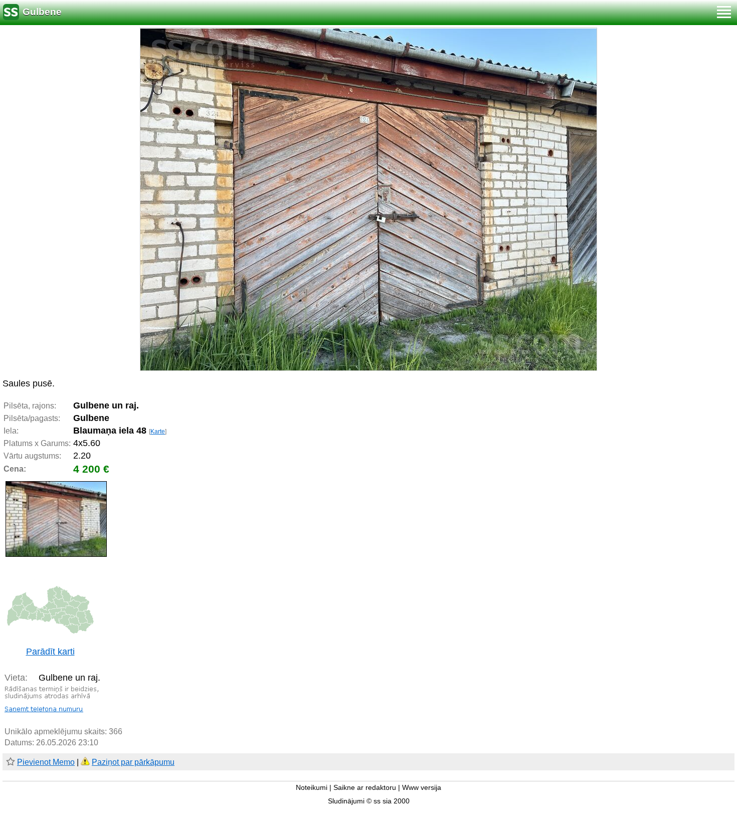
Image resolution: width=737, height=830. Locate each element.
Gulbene (42, 12)
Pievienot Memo (46, 762)
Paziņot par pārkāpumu (133, 762)
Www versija (421, 787)
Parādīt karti (50, 652)
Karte (157, 431)
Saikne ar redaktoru (364, 787)
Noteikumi (311, 787)
